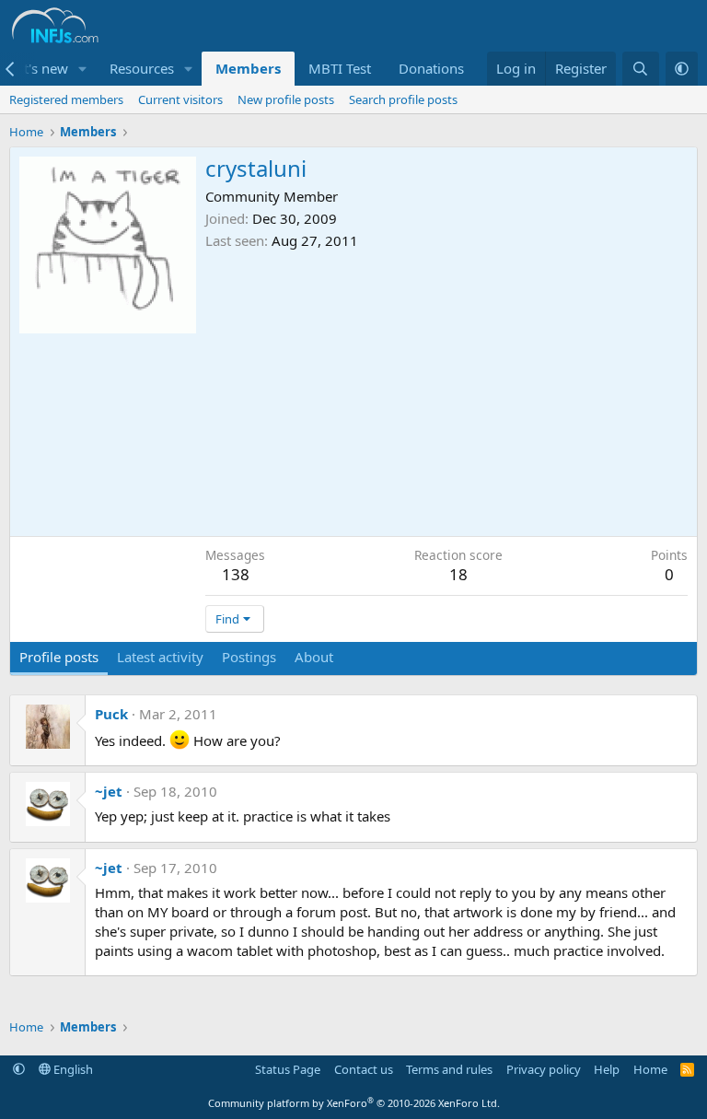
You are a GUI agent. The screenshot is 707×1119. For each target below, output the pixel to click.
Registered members (66, 99)
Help (607, 1069)
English (72, 1069)
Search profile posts (403, 99)
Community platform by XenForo (354, 1103)
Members (248, 68)
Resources (142, 68)
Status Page (287, 1069)
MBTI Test (339, 68)
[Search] (640, 69)
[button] (83, 69)
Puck (111, 714)
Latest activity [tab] (160, 656)
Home (650, 1069)
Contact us (363, 1069)
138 (235, 574)
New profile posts (286, 99)
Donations (431, 68)
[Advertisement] (446, 389)
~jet (108, 791)
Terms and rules (449, 1069)
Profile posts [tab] (59, 656)
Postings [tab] (249, 656)
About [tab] (314, 656)
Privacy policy (543, 1069)
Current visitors (180, 99)
